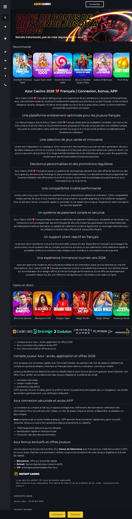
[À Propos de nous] (5, 38)
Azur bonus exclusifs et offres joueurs (36, 348)
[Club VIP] (5, 51)
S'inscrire (75, 514)
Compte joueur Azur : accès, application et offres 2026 (44, 342)
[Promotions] (5, 68)
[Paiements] (5, 76)
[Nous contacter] (5, 84)
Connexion (57, 514)
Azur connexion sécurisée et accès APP (37, 345)
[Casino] (5, 61)
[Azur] (5, 26)
